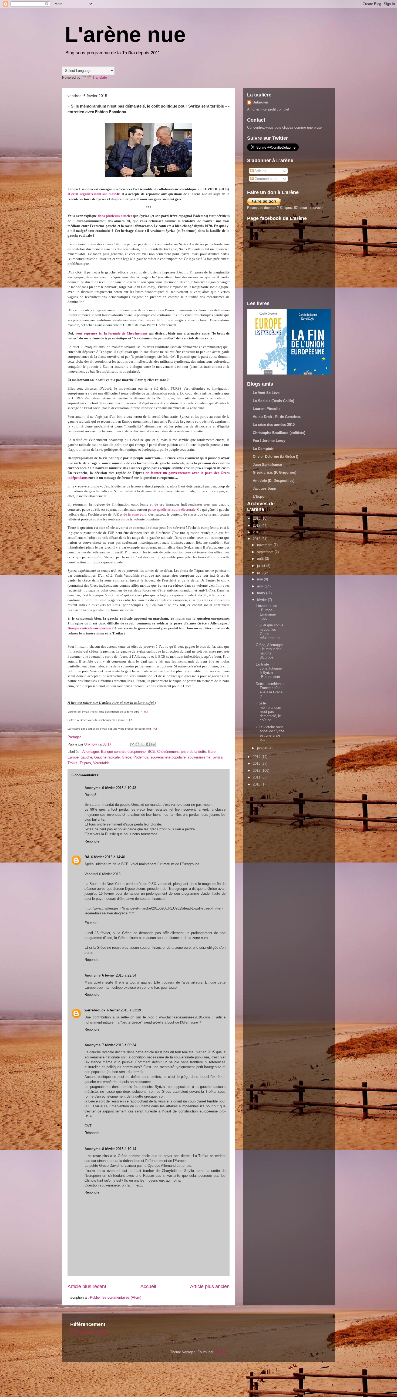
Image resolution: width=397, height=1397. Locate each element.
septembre (266, 552)
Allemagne (90, 752)
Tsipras (85, 763)
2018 (257, 518)
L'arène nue (125, 34)
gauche (86, 757)
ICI (146, 711)
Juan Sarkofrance (267, 465)
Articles (260, 171)
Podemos (140, 757)
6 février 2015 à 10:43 (119, 788)
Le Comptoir (263, 449)
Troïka (73, 763)
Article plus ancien (210, 1286)
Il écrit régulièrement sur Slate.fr (93, 194)
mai (260, 579)
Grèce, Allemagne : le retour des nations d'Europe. (270, 651)
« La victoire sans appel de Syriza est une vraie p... (270, 733)
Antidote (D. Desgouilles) (273, 481)
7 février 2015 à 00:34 (119, 1045)
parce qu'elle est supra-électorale (171, 509)
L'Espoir (260, 496)
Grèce (126, 757)
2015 (257, 539)
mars (261, 593)
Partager (74, 737)
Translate (99, 77)
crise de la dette (193, 752)
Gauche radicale (107, 757)
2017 (257, 525)
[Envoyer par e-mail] (132, 744)
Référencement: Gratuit (88, 1332)
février (262, 600)
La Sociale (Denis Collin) (273, 401)
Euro (212, 752)
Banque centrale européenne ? (91, 628)
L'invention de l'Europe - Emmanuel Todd (266, 612)
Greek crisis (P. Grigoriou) (274, 472)
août (261, 559)
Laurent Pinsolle (266, 409)
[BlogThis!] (137, 744)
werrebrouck (95, 1010)
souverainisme (199, 757)
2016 (257, 532)
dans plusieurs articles (115, 216)
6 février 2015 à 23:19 (124, 1010)
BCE (151, 752)
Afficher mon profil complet (268, 109)
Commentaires (265, 179)
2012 (257, 770)
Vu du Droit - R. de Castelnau (277, 417)
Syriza (218, 757)
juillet (261, 566)
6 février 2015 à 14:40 (108, 857)
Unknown (260, 102)
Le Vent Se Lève (266, 393)
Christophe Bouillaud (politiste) (279, 433)
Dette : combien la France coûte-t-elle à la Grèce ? (270, 690)
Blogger (220, 1352)
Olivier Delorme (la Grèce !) (275, 456)
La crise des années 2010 (274, 425)
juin (260, 572)
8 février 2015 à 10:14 (119, 1149)
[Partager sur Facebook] (147, 744)
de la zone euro (134, 514)
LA (131, 719)
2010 (257, 784)
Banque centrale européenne (123, 752)
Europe (73, 757)
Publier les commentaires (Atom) (115, 1297)
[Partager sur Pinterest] (153, 744)
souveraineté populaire (168, 757)
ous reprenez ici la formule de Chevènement (112, 333)
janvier (262, 748)
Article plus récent (87, 1286)
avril (261, 586)
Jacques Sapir (265, 488)
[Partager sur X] (142, 744)
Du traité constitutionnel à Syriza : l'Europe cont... (269, 670)
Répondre (92, 841)
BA (87, 857)
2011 (257, 777)
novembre (265, 545)
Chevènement (168, 752)
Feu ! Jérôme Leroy (269, 441)
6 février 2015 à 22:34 (119, 975)
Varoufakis (101, 763)
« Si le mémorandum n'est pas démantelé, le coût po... (268, 711)
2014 (257, 757)
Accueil (148, 1286)
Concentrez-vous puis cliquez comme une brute (284, 127)
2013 (257, 763)
